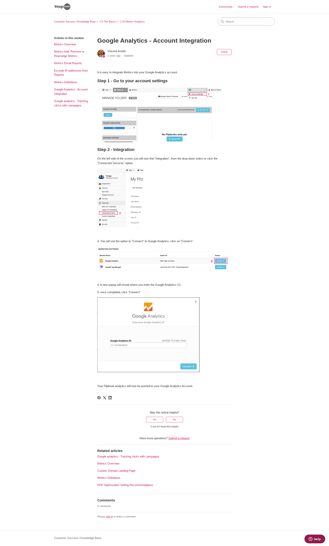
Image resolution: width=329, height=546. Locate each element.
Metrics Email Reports (68, 63)
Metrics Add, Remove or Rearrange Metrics (69, 53)
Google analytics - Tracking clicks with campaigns (71, 103)
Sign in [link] (267, 6)
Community (225, 6)
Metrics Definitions (65, 82)
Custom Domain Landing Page (116, 470)
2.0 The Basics (108, 21)
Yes (155, 419)
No (174, 419)
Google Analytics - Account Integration (71, 91)
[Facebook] (99, 397)
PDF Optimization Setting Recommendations (125, 485)
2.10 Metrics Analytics (132, 21)
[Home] (62, 6)
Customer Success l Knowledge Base (75, 21)
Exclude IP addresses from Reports (71, 73)
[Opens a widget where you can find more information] (314, 539)
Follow (224, 52)
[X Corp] (104, 397)
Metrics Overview (65, 44)
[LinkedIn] (110, 397)
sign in (109, 516)
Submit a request (248, 6)
